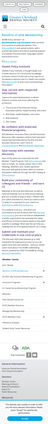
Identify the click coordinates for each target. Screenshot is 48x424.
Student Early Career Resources (16, 328)
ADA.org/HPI (11, 82)
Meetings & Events (10, 384)
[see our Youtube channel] (34, 355)
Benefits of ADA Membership (15, 271)
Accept (24, 418)
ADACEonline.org (25, 205)
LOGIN (24, 10)
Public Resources (9, 392)
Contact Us (9, 4)
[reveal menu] (5, 26)
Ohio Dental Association (12, 371)
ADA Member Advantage (33, 145)
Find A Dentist (24, 4)
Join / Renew (7, 265)
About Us (6, 389)
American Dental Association (14, 368)
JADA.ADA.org (8, 205)
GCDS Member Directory (13, 305)
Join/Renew (39, 4)
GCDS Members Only (11, 317)
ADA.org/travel (35, 161)
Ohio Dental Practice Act (12, 299)
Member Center (10, 259)
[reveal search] (43, 26)
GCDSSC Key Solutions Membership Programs (22, 276)
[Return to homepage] (24, 18)
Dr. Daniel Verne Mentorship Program (19, 288)
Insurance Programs (11, 282)
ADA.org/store (8, 175)
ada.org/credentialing (11, 253)
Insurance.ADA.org (10, 145)
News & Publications (11, 386)
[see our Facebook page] (28, 355)
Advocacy (6, 294)
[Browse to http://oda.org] (24, 348)
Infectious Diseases (10, 322)
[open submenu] (44, 270)
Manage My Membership (13, 311)
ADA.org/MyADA (9, 48)
